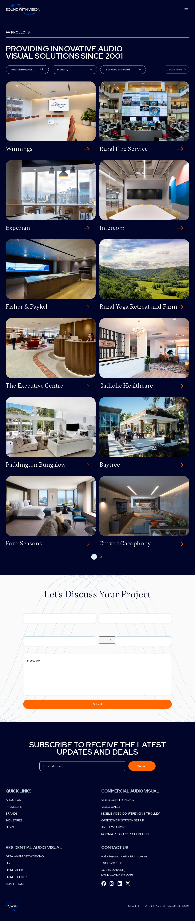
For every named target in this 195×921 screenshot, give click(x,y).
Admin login (134, 906)
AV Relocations (113, 827)
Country (104, 646)
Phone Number (124, 648)
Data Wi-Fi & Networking (25, 856)
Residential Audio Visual (34, 847)
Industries (14, 820)
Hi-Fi (9, 863)
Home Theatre (17, 877)
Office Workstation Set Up (122, 820)
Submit (97, 704)
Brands (12, 814)
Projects (14, 807)
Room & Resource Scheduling (125, 834)
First (25, 625)
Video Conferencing (117, 800)
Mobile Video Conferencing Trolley (130, 814)
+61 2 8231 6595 (112, 863)
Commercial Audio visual (130, 791)
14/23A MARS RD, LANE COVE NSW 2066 (117, 872)
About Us (13, 800)
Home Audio (15, 870)
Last (101, 625)
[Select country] (107, 640)
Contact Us (114, 847)
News (10, 827)
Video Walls (110, 807)
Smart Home (15, 884)
